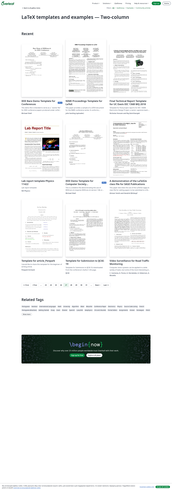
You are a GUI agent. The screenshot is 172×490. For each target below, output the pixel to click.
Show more (27, 314)
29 (76, 285)
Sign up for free (77, 355)
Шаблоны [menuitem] (118, 3)
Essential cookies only (147, 487)
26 (61, 285)
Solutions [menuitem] (106, 3)
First (26, 285)
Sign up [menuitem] (156, 3)
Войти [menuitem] (166, 3)
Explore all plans (94, 355)
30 (81, 285)
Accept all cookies (163, 487)
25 (56, 285)
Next (97, 285)
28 (71, 285)
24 (51, 285)
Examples (130, 8)
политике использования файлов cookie (27, 488)
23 (46, 285)
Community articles (143, 8)
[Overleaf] (7, 3)
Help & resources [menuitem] (140, 3)
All (113, 8)
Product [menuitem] (95, 3)
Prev (34, 285)
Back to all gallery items (31, 8)
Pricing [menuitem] (128, 3)
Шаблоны (120, 8)
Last (106, 285)
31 (86, 285)
